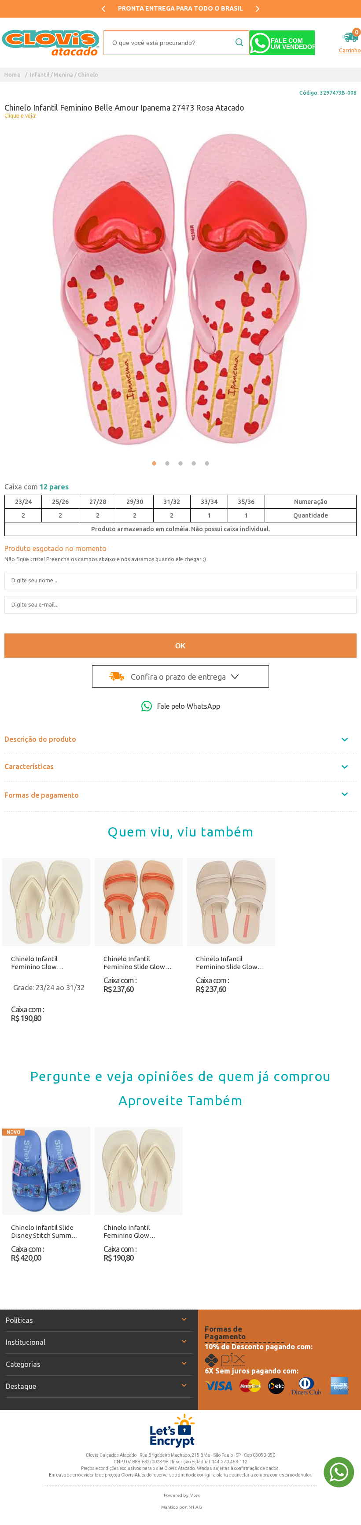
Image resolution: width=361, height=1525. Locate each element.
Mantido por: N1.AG (181, 1507)
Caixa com (36, 486)
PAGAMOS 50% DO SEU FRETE (180, 8)
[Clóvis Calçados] (51, 42)
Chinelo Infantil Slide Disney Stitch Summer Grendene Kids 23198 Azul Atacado (44, 1232)
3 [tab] (180, 463)
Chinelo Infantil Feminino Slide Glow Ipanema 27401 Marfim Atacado (230, 963)
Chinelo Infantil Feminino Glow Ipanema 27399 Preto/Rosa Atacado (41, 963)
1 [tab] (154, 463)
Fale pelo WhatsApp (188, 706)
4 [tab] (193, 463)
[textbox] (176, 42)
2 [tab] (167, 463)
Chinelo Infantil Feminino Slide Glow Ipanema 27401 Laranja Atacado (138, 963)
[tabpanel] (180, 289)
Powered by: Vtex (182, 1495)
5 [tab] (207, 463)
